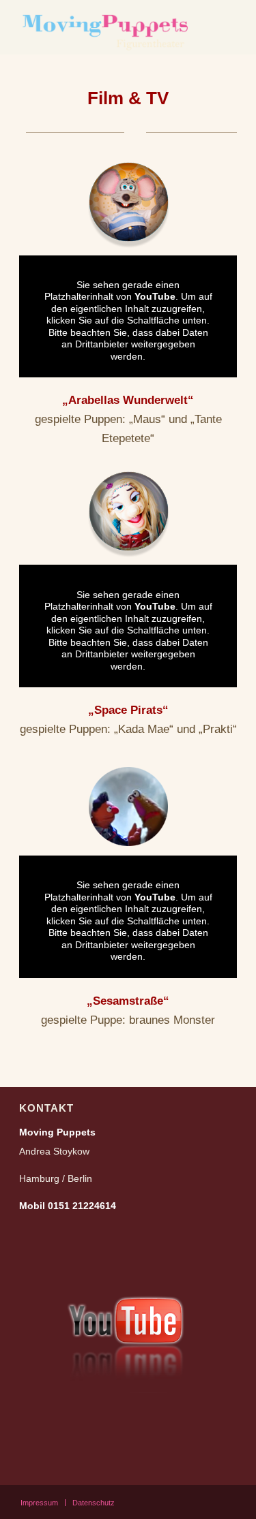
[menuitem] (39, 1502)
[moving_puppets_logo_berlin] (106, 27)
